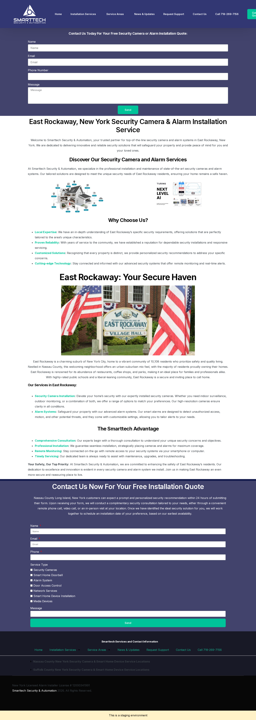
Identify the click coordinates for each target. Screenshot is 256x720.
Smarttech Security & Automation (34, 690)
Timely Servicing (46, 456)
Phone (35, 551)
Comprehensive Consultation (55, 440)
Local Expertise (45, 232)
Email (31, 56)
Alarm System (42, 580)
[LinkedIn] (241, 693)
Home (38, 650)
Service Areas (96, 650)
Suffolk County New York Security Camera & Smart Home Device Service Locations (91, 669)
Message (34, 84)
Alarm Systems (45, 411)
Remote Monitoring (48, 451)
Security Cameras (45, 570)
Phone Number (38, 70)
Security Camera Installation (55, 396)
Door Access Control (47, 585)
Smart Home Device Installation (54, 596)
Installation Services (62, 650)
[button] (128, 661)
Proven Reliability (47, 242)
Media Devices (42, 601)
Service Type (39, 564)
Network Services (45, 590)
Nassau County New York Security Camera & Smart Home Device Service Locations (91, 661)
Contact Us (183, 650)
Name (32, 41)
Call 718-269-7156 (210, 650)
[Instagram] (235, 693)
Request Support (157, 650)
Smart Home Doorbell (48, 575)
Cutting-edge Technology (53, 263)
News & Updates (128, 650)
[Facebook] (230, 693)
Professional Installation (51, 446)
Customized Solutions (50, 253)
